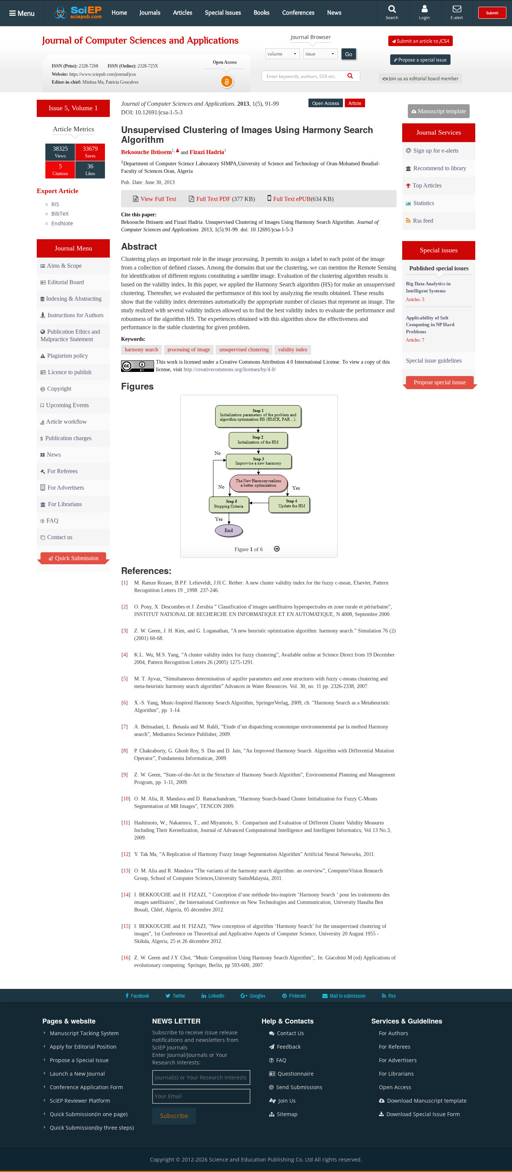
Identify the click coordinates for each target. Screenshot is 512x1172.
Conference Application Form (86, 1087)
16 (126, 958)
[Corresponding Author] (177, 150)
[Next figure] (277, 549)
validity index (292, 349)
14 (126, 895)
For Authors (393, 1033)
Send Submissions (298, 1087)
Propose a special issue (422, 59)
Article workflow (66, 421)
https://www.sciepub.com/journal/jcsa (102, 74)
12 (126, 854)
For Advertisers (65, 487)
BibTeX (60, 213)
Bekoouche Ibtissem (146, 152)
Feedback (288, 1046)
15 (126, 926)
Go (348, 54)
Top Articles (426, 185)
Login (424, 17)
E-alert (457, 17)
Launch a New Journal (77, 1073)
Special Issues (223, 12)
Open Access (395, 1087)
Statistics (423, 203)
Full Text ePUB (292, 199)
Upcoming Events (67, 405)
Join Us (286, 1100)
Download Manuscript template (426, 1100)
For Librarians (64, 504)
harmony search (141, 349)
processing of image (189, 349)
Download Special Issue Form (422, 1114)
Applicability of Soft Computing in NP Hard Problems (430, 324)
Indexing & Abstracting (74, 298)
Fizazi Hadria (207, 152)
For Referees (62, 471)
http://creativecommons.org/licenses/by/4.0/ (230, 369)
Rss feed (422, 220)
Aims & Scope (64, 265)
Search (392, 17)
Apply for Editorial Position (83, 1046)
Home (119, 12)
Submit (492, 12)
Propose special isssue (440, 382)
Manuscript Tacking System (84, 1033)
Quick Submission (76, 558)
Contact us (59, 537)
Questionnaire (295, 1073)
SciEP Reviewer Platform (80, 1100)
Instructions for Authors (75, 315)
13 (126, 871)
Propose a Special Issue (79, 1060)
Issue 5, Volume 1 (73, 108)
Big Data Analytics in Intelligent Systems (428, 287)
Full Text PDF (213, 199)
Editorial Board (66, 282)
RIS (55, 204)
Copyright (58, 388)
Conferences (298, 12)
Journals (150, 12)
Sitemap (286, 1114)
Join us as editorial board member (423, 78)
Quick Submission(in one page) (88, 1114)
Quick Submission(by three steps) (92, 1127)
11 (125, 823)
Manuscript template (441, 111)
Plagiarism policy (67, 355)
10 (126, 799)
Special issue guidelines (434, 360)
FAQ (51, 520)
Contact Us (289, 1033)
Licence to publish (68, 372)
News (334, 12)
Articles (182, 12)
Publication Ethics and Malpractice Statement (70, 335)
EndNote (62, 223)
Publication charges (67, 438)
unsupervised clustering (244, 349)
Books (261, 12)
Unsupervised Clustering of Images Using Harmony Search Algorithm (247, 134)
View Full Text (158, 199)
